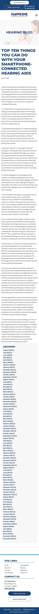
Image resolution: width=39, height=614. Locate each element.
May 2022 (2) (7, 475)
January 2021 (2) (9, 514)
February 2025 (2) (9, 394)
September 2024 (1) (10, 406)
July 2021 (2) (7, 499)
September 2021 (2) (10, 495)
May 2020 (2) (7, 531)
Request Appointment (14, 7)
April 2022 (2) (7, 477)
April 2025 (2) (7, 389)
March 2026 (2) (8, 362)
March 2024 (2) (8, 421)
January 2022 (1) (9, 485)
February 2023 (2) (9, 453)
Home (7, 565)
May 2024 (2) (7, 416)
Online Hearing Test (19, 593)
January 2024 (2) (9, 426)
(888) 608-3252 (30, 8)
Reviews (23, 568)
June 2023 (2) (7, 443)
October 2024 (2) (9, 404)
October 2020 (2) (9, 521)
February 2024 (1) (9, 424)
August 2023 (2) (8, 438)
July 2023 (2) (7, 441)
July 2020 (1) (7, 529)
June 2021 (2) (7, 502)
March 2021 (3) (8, 509)
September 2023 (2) (10, 436)
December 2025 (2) (9, 370)
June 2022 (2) (7, 473)
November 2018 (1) (9, 539)
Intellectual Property (28, 609)
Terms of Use (17, 609)
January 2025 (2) (9, 397)
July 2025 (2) (7, 382)
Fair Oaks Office (10, 581)
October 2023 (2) (9, 433)
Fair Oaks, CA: (30, 6)
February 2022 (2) (9, 482)
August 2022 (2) (8, 468)
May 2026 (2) (7, 358)
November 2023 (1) (9, 431)
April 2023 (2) (7, 448)
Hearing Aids (24, 565)
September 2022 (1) (10, 465)
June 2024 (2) (7, 414)
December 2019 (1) (9, 536)
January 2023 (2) (9, 455)
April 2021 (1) (7, 507)
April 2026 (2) (7, 360)
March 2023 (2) (8, 451)
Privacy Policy (7, 609)
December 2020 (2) (9, 517)
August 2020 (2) (8, 526)
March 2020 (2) (8, 534)
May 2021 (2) (7, 504)
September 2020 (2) (10, 524)
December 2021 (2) (9, 487)
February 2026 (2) (9, 365)
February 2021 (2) (9, 512)
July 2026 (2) (7, 353)
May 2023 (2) (7, 446)
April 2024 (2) (7, 419)
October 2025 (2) (9, 375)
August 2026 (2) (8, 350)
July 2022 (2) (7, 470)
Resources (23, 570)
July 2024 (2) (7, 411)
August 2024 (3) (8, 409)
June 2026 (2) (7, 355)
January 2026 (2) (9, 367)
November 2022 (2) (9, 460)
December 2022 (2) (9, 458)
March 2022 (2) (8, 480)
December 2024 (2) (9, 399)
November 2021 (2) (9, 490)
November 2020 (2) (9, 519)
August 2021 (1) (8, 497)
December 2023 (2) (9, 428)
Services (7, 570)
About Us (8, 568)
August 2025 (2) (8, 379)
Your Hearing (9, 573)
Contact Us (23, 573)
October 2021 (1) (9, 492)
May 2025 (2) (7, 387)
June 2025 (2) (7, 384)
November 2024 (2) (9, 402)
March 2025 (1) (8, 392)
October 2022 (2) (9, 463)
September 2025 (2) (10, 377)
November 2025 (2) (9, 372)
